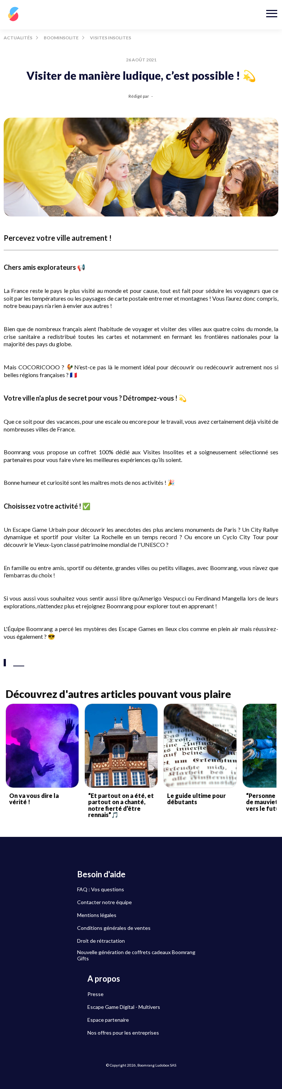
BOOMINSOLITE (61, 37)
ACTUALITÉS (18, 37)
